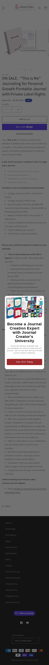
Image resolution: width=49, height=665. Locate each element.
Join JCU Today (24, 362)
